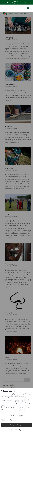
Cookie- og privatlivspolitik (11, 416)
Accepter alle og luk (16, 425)
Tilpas (23, 416)
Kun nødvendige (16, 430)
